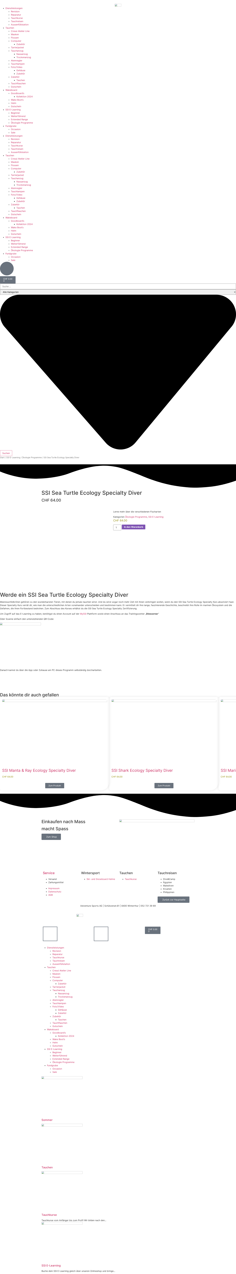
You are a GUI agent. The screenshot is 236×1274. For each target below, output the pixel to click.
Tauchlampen (18, 63)
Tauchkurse (17, 18)
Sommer (47, 1120)
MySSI (83, 613)
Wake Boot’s (17, 99)
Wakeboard (11, 90)
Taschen (20, 80)
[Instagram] (122, 917)
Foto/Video (16, 67)
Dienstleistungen (14, 8)
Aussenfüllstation (20, 24)
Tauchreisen (17, 21)
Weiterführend (18, 116)
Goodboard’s (17, 93)
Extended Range (19, 119)
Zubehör (20, 44)
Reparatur (16, 14)
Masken (15, 34)
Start (2, 457)
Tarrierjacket (17, 47)
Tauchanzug (17, 50)
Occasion (15, 129)
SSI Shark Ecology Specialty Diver (142, 770)
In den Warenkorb (133, 527)
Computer (16, 41)
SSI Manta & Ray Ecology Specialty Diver (39, 770)
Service (49, 873)
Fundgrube (10, 126)
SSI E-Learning (13, 109)
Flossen (15, 37)
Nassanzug (22, 54)
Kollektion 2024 (24, 96)
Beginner (15, 113)
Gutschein (16, 86)
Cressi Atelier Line (20, 31)
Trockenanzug (23, 57)
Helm (13, 103)
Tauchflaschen (18, 83)
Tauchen (9, 27)
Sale (13, 132)
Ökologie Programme (22, 122)
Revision (15, 11)
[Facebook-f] (130, 917)
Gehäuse (20, 70)
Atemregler (16, 60)
